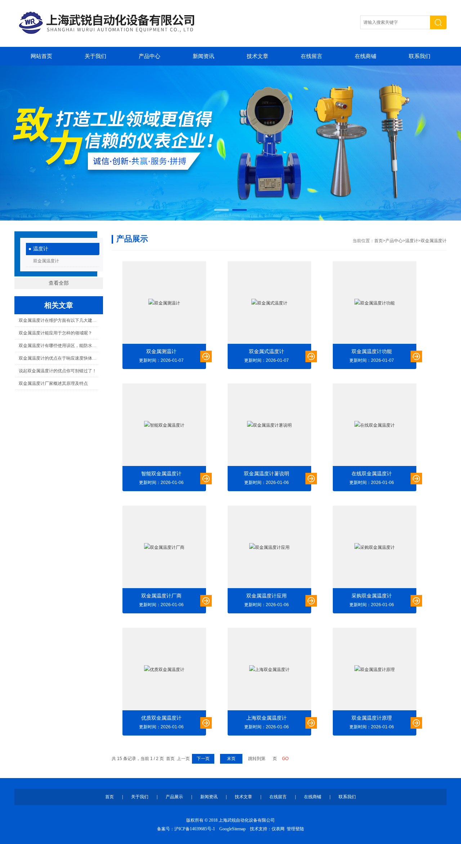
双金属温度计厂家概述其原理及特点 (53, 383)
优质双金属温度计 (161, 718)
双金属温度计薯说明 (266, 473)
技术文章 (257, 56)
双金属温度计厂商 (161, 596)
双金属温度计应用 (266, 596)
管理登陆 (295, 828)
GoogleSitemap (232, 828)
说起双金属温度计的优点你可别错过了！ (58, 370)
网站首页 (41, 56)
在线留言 (311, 56)
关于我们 (95, 56)
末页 (231, 758)
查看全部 (59, 283)
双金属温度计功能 (372, 351)
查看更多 (206, 356)
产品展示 (174, 796)
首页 (378, 240)
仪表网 (278, 828)
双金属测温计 (161, 351)
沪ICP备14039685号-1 (194, 828)
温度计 (40, 249)
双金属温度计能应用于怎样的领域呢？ (55, 333)
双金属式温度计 (266, 351)
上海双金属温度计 (266, 718)
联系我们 (419, 56)
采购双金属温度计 (372, 596)
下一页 (203, 758)
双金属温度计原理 (372, 718)
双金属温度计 (46, 260)
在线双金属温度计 (372, 473)
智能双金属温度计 (161, 473)
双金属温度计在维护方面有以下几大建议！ (58, 320)
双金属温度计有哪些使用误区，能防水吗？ (58, 345)
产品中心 (149, 56)
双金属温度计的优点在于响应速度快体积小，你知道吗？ (58, 358)
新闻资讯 (203, 56)
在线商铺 (365, 56)
